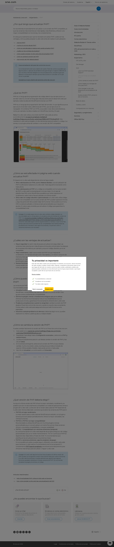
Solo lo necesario (37, 289)
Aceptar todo (49, 289)
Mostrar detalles (36, 274)
